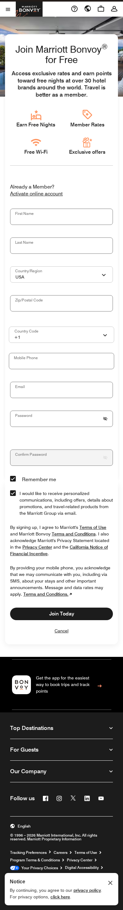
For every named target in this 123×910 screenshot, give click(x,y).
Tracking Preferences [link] (28, 852)
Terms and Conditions (74, 533)
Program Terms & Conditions (35, 860)
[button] (61, 826)
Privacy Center (79, 860)
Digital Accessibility (82, 867)
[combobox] (61, 274)
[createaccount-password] (105, 418)
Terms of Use (85, 852)
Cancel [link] (61, 630)
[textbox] (61, 217)
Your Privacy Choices (38, 868)
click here (60, 896)
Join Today (61, 614)
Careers (60, 852)
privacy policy (87, 890)
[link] (61, 685)
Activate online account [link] (36, 194)
